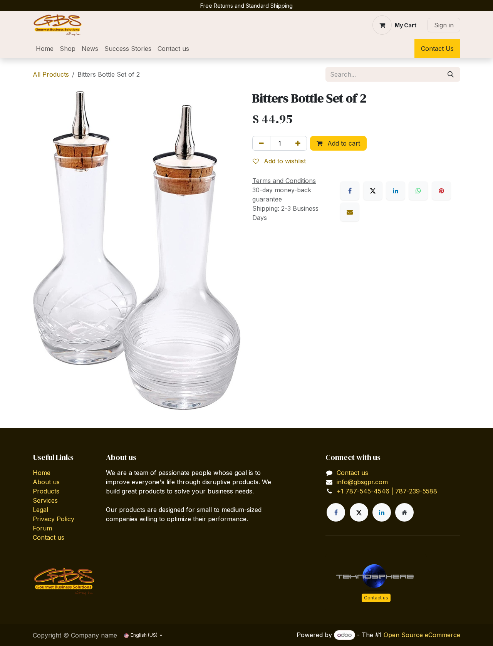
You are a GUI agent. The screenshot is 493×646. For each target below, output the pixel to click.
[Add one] (298, 143)
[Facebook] (349, 190)
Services (45, 500)
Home (41, 473)
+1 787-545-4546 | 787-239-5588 (387, 491)
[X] (373, 190)
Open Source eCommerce (422, 635)
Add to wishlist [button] (284, 161)
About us (46, 482)
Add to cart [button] (342, 143)
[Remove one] (261, 143)
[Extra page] (404, 512)
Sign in (444, 25)
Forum (42, 528)
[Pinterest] (441, 190)
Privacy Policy (53, 519)
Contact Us (437, 48)
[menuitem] (45, 48)
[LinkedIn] (395, 190)
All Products (51, 74)
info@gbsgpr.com (362, 482)
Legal (40, 509)
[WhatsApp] (418, 190)
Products (46, 491)
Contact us (48, 537)
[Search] (450, 74)
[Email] (349, 212)
